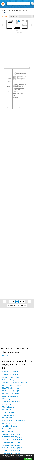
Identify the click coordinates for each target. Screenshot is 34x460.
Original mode (13, 16)
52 (10, 302)
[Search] (32, 3)
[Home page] (3, 4)
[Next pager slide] (31, 25)
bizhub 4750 (5, 356)
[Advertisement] (17, 48)
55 (20, 302)
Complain (23, 306)
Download (12, 306)
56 (23, 302)
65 (29, 302)
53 (13, 302)
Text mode (4, 16)
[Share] (32, 16)
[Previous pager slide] (2, 25)
